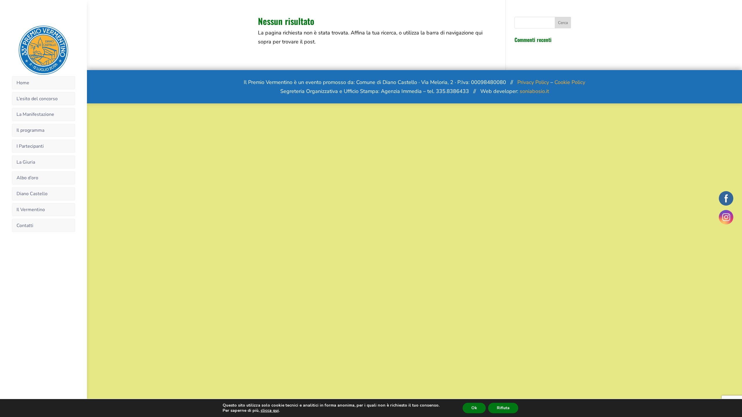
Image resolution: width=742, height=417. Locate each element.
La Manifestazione (35, 114)
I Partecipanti (30, 146)
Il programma (30, 130)
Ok (474, 408)
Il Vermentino (31, 209)
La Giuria (26, 162)
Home (23, 83)
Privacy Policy (533, 82)
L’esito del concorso (37, 99)
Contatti (25, 225)
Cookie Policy (569, 82)
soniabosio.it (534, 91)
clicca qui (270, 410)
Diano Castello (32, 194)
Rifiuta (503, 408)
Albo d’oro (27, 178)
